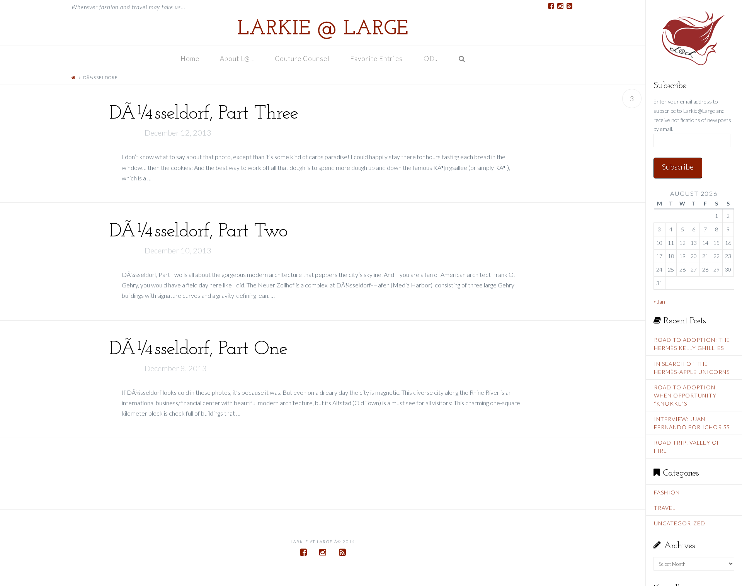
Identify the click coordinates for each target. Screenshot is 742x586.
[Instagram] (560, 6)
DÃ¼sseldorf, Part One (198, 349)
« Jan (659, 301)
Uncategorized (679, 523)
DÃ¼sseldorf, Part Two (198, 231)
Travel (665, 507)
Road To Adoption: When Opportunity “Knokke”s (685, 395)
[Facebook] (550, 6)
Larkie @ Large (322, 29)
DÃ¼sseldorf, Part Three (203, 114)
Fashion (667, 492)
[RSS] (569, 6)
